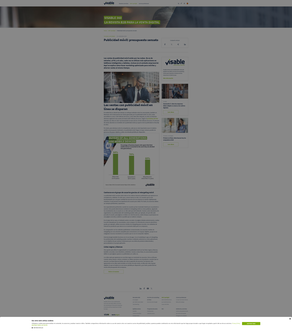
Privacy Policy (236, 323)
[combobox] (290, 319)
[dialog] (146, 324)
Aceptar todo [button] (251, 323)
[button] (136, 325)
